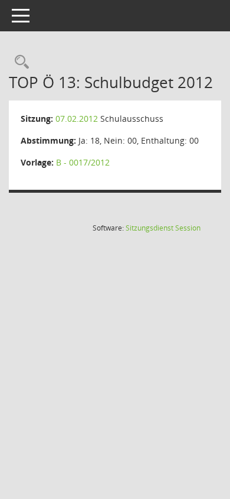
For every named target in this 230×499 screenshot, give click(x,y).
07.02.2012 (76, 118)
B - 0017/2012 (83, 162)
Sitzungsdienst (163, 228)
